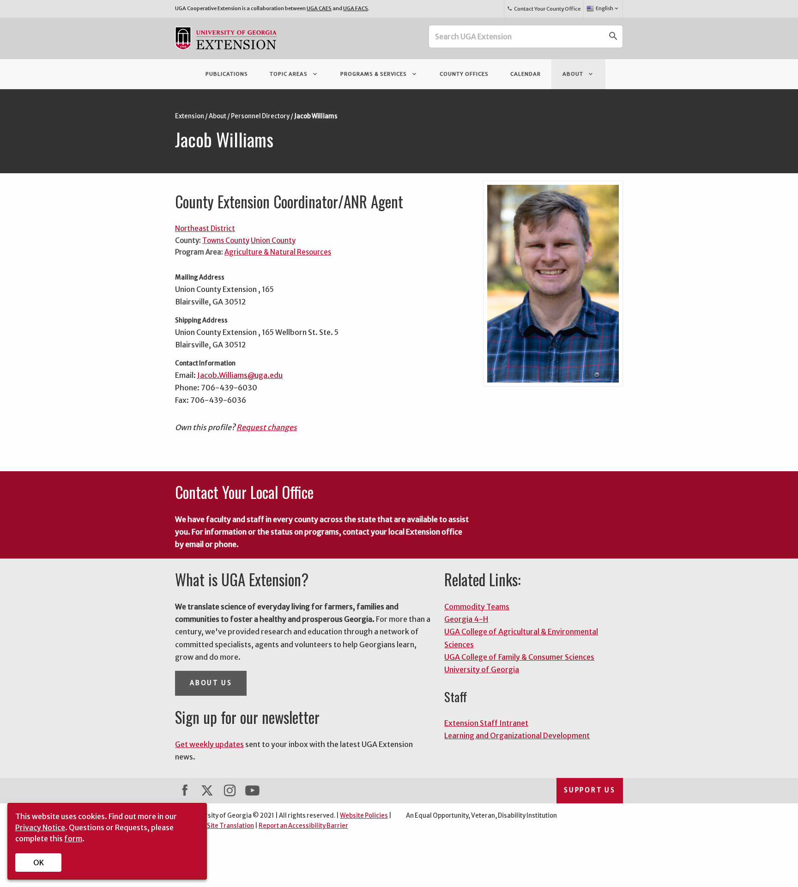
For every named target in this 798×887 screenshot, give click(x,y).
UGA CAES (319, 8)
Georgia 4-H (466, 619)
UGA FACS (355, 8)
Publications (227, 74)
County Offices (464, 74)
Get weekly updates (209, 744)
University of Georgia (481, 669)
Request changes (266, 427)
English (608, 8)
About (578, 74)
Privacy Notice (40, 827)
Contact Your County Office (543, 9)
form (73, 838)
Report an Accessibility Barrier (303, 826)
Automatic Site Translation (214, 826)
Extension (189, 116)
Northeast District (205, 228)
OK (38, 862)
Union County (273, 240)
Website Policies (364, 816)
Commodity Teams (476, 606)
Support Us (590, 790)
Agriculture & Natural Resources (277, 252)
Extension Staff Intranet (486, 723)
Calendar (525, 74)
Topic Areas (294, 74)
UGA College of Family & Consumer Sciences (519, 657)
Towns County (225, 240)
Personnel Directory (260, 116)
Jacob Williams (316, 116)
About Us (211, 683)
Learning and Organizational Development (517, 735)
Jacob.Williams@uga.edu (240, 375)
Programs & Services (379, 74)
